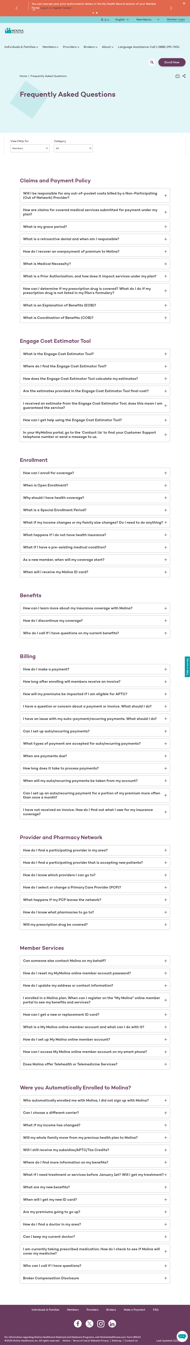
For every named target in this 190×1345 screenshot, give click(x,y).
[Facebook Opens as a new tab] (78, 1326)
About (106, 47)
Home (23, 76)
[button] (93, 12)
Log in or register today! (55, 7)
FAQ (156, 1309)
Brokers (89, 47)
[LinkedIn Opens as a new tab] (112, 1326)
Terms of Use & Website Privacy (91, 1340)
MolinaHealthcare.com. (113, 1337)
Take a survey (187, 666)
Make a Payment (134, 1309)
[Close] (184, 3)
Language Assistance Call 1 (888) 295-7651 (148, 47)
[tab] (95, 195)
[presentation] (17, 8)
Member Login (176, 19)
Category (60, 141)
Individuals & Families (19, 47)
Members (49, 47)
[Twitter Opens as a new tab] (89, 1326)
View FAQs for (19, 141)
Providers (70, 47)
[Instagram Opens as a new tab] (100, 1326)
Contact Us (131, 1340)
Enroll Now (171, 62)
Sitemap (117, 1340)
